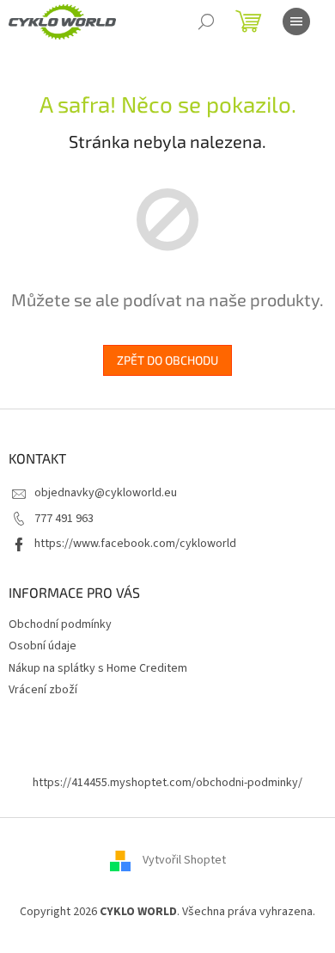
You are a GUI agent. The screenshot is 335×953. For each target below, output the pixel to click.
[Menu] (296, 21)
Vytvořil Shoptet (184, 860)
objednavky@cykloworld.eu (105, 492)
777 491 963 (64, 518)
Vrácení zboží (43, 689)
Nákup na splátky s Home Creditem (98, 668)
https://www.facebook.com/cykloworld (135, 543)
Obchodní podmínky (60, 624)
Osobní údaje (42, 646)
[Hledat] (206, 21)
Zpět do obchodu (167, 360)
